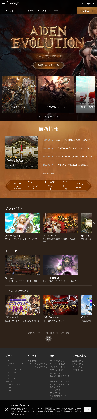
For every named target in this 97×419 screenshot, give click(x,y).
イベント (30, 10)
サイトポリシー (56, 390)
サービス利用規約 (57, 360)
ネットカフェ (77, 369)
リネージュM (11, 378)
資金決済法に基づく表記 (59, 381)
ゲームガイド (43, 10)
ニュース (20, 10)
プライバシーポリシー (59, 366)
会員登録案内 (77, 360)
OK (87, 409)
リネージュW (11, 372)
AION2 (8, 360)
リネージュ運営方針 (58, 363)
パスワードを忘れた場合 (37, 366)
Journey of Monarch (13, 369)
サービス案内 (79, 355)
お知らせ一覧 (48, 173)
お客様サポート (34, 360)
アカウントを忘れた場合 (37, 363)
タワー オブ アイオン (14, 384)
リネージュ (10, 390)
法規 (52, 355)
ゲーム (9, 355)
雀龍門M (9, 381)
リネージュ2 (10, 387)
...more (56, 10)
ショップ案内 (77, 363)
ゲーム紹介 (10, 10)
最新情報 (48, 128)
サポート (32, 355)
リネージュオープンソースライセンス (59, 385)
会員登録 (90, 3)
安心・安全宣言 (56, 393)
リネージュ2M (11, 375)
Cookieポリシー (56, 373)
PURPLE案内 (77, 366)
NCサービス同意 (56, 369)
